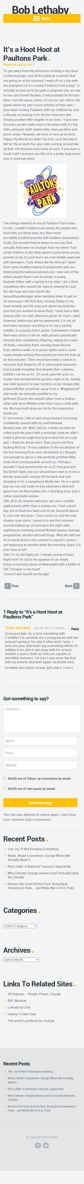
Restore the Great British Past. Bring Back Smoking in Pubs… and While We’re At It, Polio (41, 886)
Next (71, 585)
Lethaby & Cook (19, 1007)
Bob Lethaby (40, 9)
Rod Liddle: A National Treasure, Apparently (39, 866)
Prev (12, 585)
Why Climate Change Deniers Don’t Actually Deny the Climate (43, 875)
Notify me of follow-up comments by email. (39, 778)
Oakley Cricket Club (22, 1014)
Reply (75, 629)
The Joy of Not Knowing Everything (33, 849)
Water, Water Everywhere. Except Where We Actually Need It (39, 857)
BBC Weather (17, 1000)
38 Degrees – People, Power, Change (34, 994)
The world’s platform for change (31, 1021)
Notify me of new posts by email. (32, 788)
